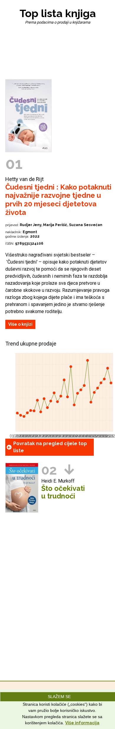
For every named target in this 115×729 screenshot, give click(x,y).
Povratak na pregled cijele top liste (50, 447)
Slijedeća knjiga (69, 469)
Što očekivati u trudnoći (63, 492)
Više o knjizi (20, 324)
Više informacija (82, 722)
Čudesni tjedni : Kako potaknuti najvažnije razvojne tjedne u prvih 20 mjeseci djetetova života (58, 200)
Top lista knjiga (57, 13)
